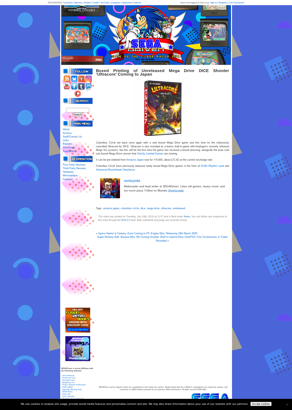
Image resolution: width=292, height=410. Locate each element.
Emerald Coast (68, 380)
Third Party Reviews (74, 168)
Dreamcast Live (68, 378)
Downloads (69, 147)
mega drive (153, 208)
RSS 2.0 (125, 220)
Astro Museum (68, 376)
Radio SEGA (67, 387)
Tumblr (95, 2)
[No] (287, 404)
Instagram (116, 2)
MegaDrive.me (68, 383)
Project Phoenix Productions (74, 385)
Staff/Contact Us (72, 136)
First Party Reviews (74, 164)
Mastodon (127, 2)
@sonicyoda (176, 190)
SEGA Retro (67, 392)
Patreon (137, 2)
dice (142, 208)
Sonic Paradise (68, 396)
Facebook (68, 2)
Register (223, 2)
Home (66, 129)
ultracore (166, 208)
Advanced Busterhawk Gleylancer (115, 169)
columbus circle (130, 208)
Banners (67, 143)
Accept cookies (261, 403)
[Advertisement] (78, 244)
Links (66, 140)
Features (68, 179)
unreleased (179, 208)
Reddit (87, 2)
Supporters (69, 151)
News (187, 216)
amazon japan (111, 208)
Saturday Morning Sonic (72, 389)
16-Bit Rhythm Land (212, 165)
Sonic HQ (66, 394)
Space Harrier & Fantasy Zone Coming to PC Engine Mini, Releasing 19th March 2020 (147, 233)
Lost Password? (236, 2)
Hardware (68, 171)
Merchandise (70, 175)
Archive (67, 133)
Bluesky (78, 2)
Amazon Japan (135, 159)
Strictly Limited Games (150, 153)
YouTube (105, 2)
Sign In (213, 2)
